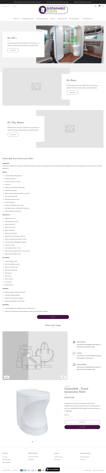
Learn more (38, 2)
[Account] (95, 6)
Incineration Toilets (28, 18)
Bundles (52, 18)
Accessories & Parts (42, 18)
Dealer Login (57, 459)
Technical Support (84, 457)
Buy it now (82, 427)
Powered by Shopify (87, 470)
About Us (16, 18)
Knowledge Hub (62, 18)
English (14, 6)
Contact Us (83, 459)
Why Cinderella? (87, 18)
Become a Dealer (6, 459)
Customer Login (58, 457)
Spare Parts (31, 459)
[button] (32, 441)
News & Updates (6, 462)
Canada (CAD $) (6, 6)
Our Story (4, 457)
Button (53, 317)
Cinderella (67, 386)
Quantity (66, 414)
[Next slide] (57, 411)
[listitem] (27, 2)
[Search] (103, 6)
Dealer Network (74, 18)
